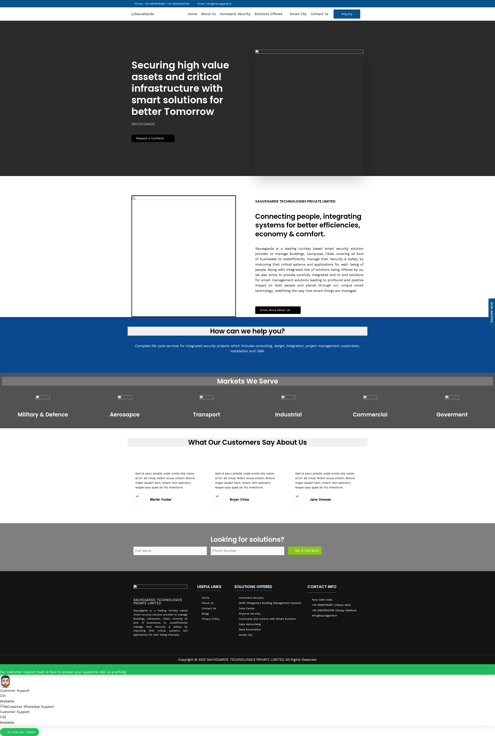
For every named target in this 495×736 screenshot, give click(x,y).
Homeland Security (235, 14)
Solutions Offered (268, 14)
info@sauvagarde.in (218, 3)
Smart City (298, 14)
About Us (208, 14)
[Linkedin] (334, 625)
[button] (153, 138)
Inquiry (346, 14)
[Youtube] (342, 625)
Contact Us (319, 14)
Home (192, 14)
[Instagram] (327, 625)
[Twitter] (319, 625)
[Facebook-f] (311, 625)
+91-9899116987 (166, 3)
